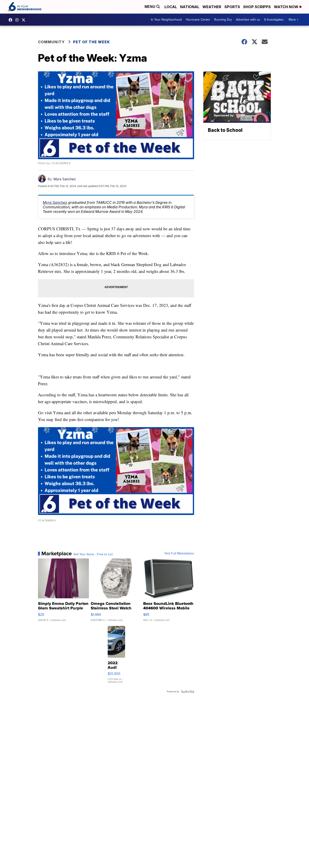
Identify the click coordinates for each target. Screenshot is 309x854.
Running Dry (223, 19)
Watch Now (286, 7)
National (189, 7)
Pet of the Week (91, 42)
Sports (232, 7)
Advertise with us (248, 19)
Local (170, 7)
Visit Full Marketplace (179, 553)
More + (293, 19)
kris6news (18, 20)
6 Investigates (274, 19)
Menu (150, 7)
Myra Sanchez (64, 179)
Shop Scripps (257, 7)
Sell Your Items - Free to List (93, 554)
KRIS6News (11, 20)
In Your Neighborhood (166, 19)
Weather (211, 7)
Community (51, 42)
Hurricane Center (198, 19)
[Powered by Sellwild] (187, 691)
